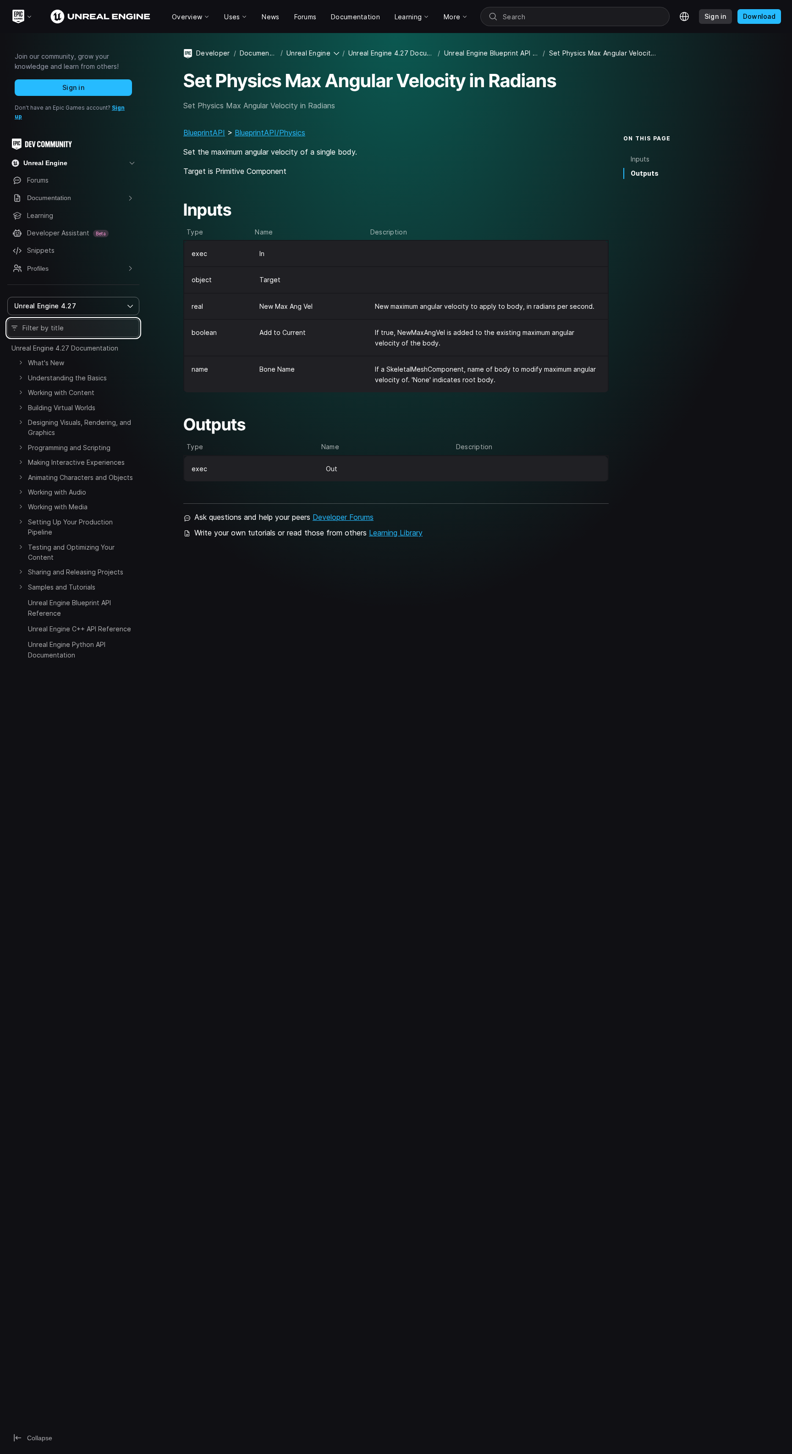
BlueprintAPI (204, 132)
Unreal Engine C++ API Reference (79, 629)
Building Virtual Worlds (61, 408)
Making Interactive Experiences (76, 462)
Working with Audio (57, 492)
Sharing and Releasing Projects (75, 572)
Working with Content (61, 392)
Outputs (645, 173)
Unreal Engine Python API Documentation (66, 649)
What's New (46, 363)
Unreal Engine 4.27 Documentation (64, 348)
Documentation (258, 53)
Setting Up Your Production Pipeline (70, 527)
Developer (213, 53)
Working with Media (58, 507)
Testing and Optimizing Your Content (71, 552)
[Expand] (20, 362)
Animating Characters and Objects (80, 477)
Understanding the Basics (67, 378)
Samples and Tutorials (61, 587)
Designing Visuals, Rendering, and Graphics (79, 427)
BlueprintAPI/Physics (270, 132)
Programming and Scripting (69, 447)
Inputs (640, 159)
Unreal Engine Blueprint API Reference (69, 608)
